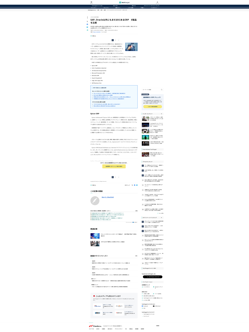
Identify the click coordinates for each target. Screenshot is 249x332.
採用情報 (136, 328)
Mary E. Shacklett (108, 197)
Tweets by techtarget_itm (148, 274)
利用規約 (157, 325)
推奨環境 (142, 328)
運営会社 (131, 328)
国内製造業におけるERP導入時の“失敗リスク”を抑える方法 (104, 216)
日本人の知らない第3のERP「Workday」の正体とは (104, 106)
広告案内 (103, 328)
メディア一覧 (91, 328)
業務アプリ (117, 7)
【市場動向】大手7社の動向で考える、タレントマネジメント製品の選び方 (109, 98)
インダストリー (154, 7)
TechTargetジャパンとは (97, 5)
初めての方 (115, 5)
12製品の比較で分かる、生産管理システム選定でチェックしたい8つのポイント (108, 213)
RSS (126, 328)
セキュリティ (106, 7)
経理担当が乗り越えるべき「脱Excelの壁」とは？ (101, 219)
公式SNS (97, 328)
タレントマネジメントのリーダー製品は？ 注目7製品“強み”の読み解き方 (109, 93)
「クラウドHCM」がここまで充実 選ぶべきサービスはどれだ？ (107, 104)
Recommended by (129, 222)
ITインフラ (93, 7)
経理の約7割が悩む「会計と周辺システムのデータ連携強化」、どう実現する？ (107, 218)
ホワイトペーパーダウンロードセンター (152, 5)
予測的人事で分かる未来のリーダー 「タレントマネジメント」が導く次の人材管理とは (112, 97)
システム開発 (130, 7)
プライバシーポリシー (119, 328)
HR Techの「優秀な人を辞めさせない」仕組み (103, 95)
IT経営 (142, 7)
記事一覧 (133, 5)
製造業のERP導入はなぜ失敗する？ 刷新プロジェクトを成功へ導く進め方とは (108, 214)
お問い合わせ (110, 328)
